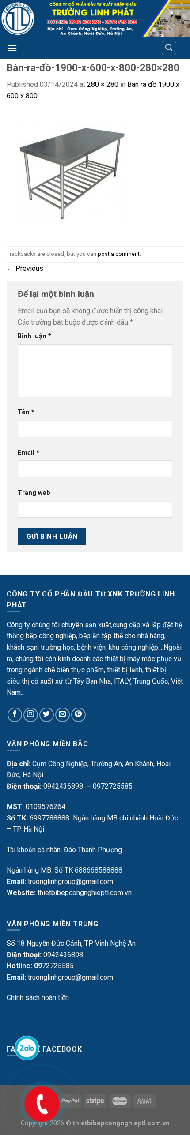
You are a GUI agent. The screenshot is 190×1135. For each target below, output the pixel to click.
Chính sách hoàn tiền (38, 997)
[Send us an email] (62, 715)
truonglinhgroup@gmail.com (70, 881)
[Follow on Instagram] (30, 715)
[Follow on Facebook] (15, 715)
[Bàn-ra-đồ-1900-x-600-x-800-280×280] (68, 173)
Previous (25, 268)
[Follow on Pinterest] (78, 715)
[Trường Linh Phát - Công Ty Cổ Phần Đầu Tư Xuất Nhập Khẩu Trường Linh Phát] (95, 18)
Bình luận (34, 336)
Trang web (34, 493)
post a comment (119, 254)
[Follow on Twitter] (46, 715)
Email (28, 453)
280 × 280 (102, 84)
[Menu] (12, 48)
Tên (26, 412)
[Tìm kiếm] (169, 48)
